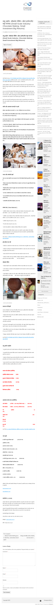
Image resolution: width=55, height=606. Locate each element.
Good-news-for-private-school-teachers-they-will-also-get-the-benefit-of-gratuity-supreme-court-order (44, 127)
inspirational (39, 307)
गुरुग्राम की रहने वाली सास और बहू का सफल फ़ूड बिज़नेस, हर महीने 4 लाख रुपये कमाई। (18, 2)
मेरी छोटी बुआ (39, 30)
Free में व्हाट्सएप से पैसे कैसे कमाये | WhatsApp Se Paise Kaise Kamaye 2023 (44, 59)
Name (4, 568)
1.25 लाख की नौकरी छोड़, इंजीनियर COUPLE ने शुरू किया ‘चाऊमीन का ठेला (21, 429)
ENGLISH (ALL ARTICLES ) (43, 302)
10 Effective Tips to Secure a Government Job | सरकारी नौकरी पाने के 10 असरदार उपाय (44, 35)
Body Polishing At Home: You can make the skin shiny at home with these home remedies (44, 44)
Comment (5, 551)
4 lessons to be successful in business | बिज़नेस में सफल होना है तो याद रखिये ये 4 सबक (44, 97)
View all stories (44, 291)
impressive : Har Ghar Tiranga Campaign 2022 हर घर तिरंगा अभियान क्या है (44, 133)
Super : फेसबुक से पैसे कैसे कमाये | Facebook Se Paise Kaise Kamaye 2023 (44, 53)
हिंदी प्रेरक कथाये (40, 316)
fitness (38, 305)
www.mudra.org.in (10, 519)
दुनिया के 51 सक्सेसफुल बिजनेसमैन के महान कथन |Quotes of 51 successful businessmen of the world (44, 109)
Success (39, 314)
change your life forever (42, 298)
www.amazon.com (7, 488)
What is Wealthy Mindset (15, 1)
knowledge (39, 309)
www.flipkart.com (6, 491)
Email (4, 574)
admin (6, 32)
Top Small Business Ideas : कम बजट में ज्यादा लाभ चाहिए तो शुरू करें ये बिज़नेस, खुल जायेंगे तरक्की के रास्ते (44, 91)
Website (4, 580)
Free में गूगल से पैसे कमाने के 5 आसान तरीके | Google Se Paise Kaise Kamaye (44, 64)
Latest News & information (42, 312)
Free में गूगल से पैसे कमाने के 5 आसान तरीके (30, 1)
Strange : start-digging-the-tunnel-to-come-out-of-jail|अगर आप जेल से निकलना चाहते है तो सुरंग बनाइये (44, 115)
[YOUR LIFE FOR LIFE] (27, 11)
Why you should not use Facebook (42, 2)
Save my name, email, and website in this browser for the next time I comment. (18, 588)
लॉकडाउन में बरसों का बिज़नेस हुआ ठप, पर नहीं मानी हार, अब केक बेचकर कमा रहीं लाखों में (11, 537)
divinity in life (40, 300)
